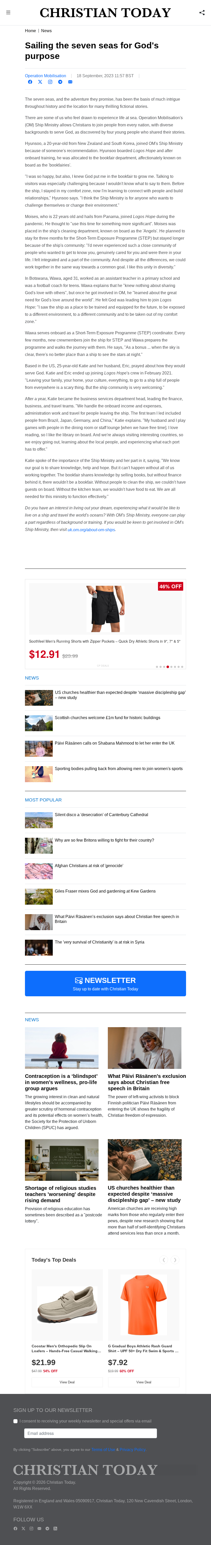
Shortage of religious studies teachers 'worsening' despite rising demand (60, 1194)
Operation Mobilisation (45, 76)
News (46, 31)
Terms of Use (103, 1449)
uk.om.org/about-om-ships (91, 530)
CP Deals (103, 665)
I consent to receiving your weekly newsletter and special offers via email (86, 1421)
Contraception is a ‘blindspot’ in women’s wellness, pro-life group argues (61, 1082)
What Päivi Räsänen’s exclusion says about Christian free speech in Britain (147, 1082)
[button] (8, 13)
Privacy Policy (133, 1449)
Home (30, 31)
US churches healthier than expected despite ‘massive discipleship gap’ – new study (144, 1194)
